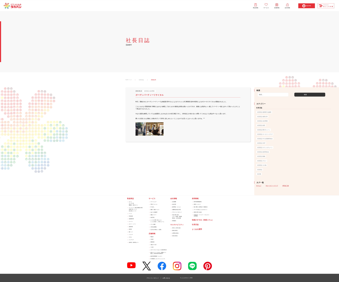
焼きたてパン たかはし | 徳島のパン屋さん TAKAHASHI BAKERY (158, 253)
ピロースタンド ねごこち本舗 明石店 (159, 249)
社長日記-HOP (261, 143)
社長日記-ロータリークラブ (265, 134)
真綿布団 (131, 226)
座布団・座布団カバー (134, 242)
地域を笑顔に (175, 230)
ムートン (131, 221)
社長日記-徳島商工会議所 (264, 112)
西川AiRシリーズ (132, 210)
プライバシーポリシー (177, 212)
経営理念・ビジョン (176, 206)
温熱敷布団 (131, 218)
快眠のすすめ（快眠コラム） (203, 220)
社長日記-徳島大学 (262, 116)
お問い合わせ (166, 278)
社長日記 (259, 169)
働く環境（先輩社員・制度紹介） (201, 206)
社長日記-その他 (261, 165)
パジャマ (131, 234)
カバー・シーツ (132, 224)
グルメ (259, 185)
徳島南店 (152, 241)
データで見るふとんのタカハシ (200, 209)
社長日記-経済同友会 (263, 152)
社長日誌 (141, 79)
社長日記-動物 (261, 156)
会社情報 (173, 198)
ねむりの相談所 (154, 212)
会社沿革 (174, 204)
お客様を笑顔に (175, 233)
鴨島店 (152, 236)
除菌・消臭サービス (155, 209)
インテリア (131, 239)
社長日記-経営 (261, 125)
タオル (130, 237)
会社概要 (174, 201)
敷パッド (131, 231)
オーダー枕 (131, 203)
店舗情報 (152, 233)
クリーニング (153, 201)
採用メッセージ (197, 204)
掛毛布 (130, 229)
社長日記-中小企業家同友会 (265, 138)
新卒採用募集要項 (198, 201)
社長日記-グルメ (261, 160)
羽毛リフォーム (154, 204)
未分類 (259, 174)
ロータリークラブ (272, 185)
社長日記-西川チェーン (263, 130)
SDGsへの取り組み (176, 227)
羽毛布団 (131, 216)
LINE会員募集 (154, 226)
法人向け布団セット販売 (156, 229)
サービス (152, 198)
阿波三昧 (286, 185)
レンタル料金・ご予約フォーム (157, 221)
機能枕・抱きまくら (133, 205)
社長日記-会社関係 (262, 121)
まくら (130, 201)
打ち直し (152, 206)
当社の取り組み (175, 214)
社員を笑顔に (175, 235)
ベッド (130, 213)
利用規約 (174, 220)
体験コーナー (153, 214)
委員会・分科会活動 (176, 218)
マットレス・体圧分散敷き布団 (135, 207)
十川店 (152, 247)
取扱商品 (130, 198)
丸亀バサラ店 (153, 244)
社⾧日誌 (195, 224)
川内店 (152, 239)
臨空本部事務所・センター (156, 256)
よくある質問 (197, 229)
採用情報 (195, 198)
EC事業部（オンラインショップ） (158, 258)
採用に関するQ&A (198, 212)
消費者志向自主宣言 (176, 209)
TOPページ (128, 79)
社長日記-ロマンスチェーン (265, 147)
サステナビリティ (177, 225)
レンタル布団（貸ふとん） (156, 220)
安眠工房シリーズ (133, 209)
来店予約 (152, 217)
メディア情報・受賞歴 (177, 216)
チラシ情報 (153, 224)
